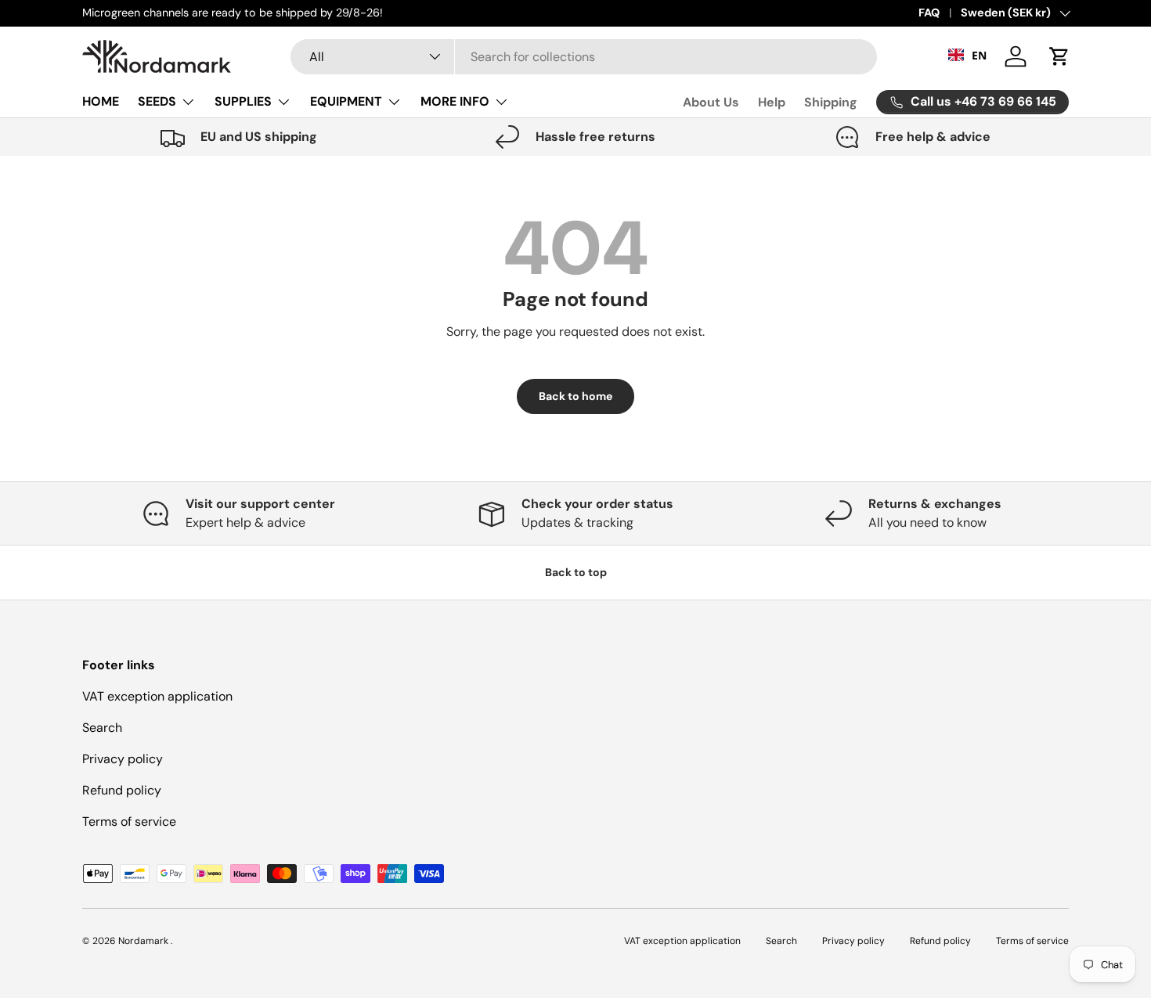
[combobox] (583, 56)
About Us (711, 102)
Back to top (576, 572)
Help (771, 102)
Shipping (830, 102)
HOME (100, 101)
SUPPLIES (243, 101)
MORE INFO (454, 101)
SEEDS (157, 101)
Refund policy (121, 790)
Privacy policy (122, 759)
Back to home (575, 396)
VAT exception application (157, 696)
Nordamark (144, 941)
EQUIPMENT (346, 101)
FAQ (929, 12)
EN (979, 54)
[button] (1059, 56)
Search (102, 727)
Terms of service (129, 821)
